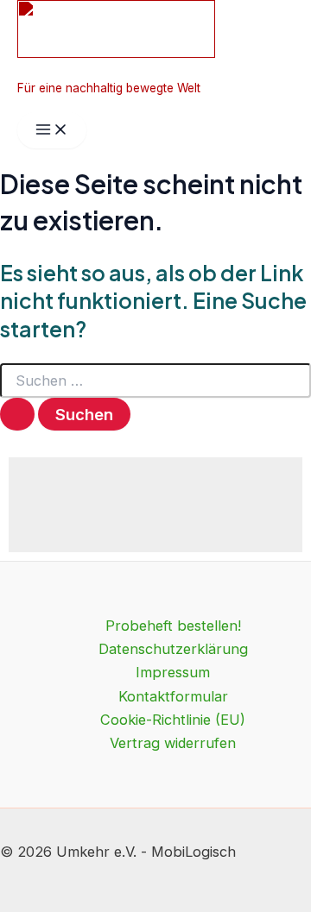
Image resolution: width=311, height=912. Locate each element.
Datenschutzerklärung (173, 648)
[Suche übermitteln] (17, 414)
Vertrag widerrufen (173, 743)
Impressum (173, 672)
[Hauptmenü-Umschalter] (51, 130)
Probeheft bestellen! (173, 625)
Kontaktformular (173, 696)
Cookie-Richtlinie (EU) (172, 719)
